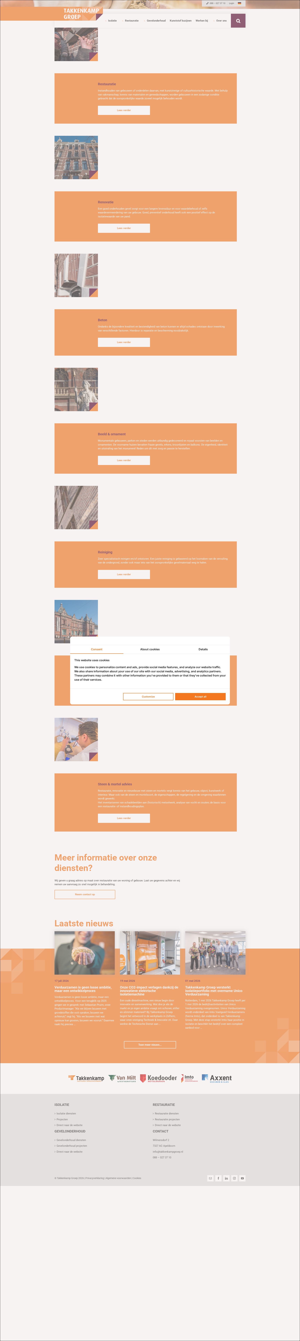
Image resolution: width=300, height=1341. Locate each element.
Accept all (200, 696)
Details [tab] (203, 649)
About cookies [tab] (150, 649)
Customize (148, 696)
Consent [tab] (96, 649)
